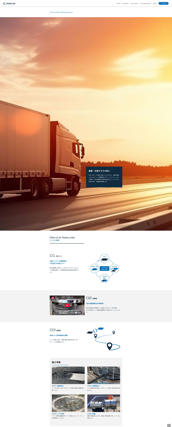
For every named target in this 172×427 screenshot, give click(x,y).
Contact (163, 3)
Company (126, 3)
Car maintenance (145, 3)
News (154, 3)
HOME (118, 3)
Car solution (134, 3)
